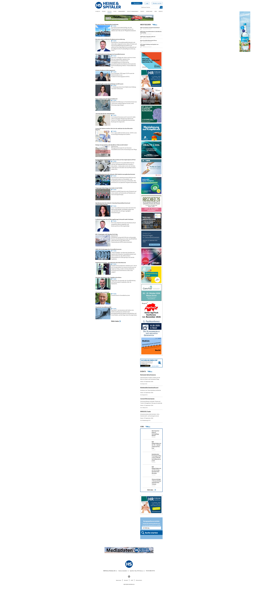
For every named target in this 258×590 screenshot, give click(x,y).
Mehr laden (150, 490)
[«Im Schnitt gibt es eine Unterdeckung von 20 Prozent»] (102, 91)
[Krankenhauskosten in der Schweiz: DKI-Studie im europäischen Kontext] (102, 180)
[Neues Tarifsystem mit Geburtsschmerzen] (102, 106)
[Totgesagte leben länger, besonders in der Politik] (102, 195)
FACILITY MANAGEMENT (132, 11)
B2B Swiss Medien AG (109, 570)
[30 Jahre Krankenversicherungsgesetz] (102, 76)
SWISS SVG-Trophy (145, 411)
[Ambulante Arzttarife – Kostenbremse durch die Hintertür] (102, 269)
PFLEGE (103, 11)
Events (142, 11)
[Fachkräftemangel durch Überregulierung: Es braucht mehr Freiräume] (102, 226)
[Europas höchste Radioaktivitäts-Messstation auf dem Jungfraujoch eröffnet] (102, 166)
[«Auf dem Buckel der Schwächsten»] (102, 120)
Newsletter (137, 3)
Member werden (157, 3)
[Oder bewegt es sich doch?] (102, 299)
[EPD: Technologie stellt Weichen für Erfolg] (102, 241)
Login (147, 3)
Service (161, 11)
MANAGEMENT (121, 11)
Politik (109, 11)
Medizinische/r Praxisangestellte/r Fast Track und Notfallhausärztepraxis (156, 457)
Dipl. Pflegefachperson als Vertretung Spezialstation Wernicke (156, 470)
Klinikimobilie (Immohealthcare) (149, 387)
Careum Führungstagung (147, 398)
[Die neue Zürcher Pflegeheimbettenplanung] (102, 31)
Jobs (155, 11)
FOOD (114, 11)
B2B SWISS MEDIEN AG (129, 584)
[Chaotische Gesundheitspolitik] (102, 314)
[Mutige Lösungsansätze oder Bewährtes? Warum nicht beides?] (102, 152)
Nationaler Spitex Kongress (148, 375)
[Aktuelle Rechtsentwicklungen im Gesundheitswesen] (102, 61)
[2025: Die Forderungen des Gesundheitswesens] (102, 255)
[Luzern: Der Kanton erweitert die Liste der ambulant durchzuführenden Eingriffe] (102, 137)
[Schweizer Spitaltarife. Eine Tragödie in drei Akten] (102, 284)
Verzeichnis (149, 11)
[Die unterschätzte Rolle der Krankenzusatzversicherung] (102, 46)
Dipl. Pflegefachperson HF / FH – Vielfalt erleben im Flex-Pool (156, 445)
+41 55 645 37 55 (150, 570)
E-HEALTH (97, 11)
